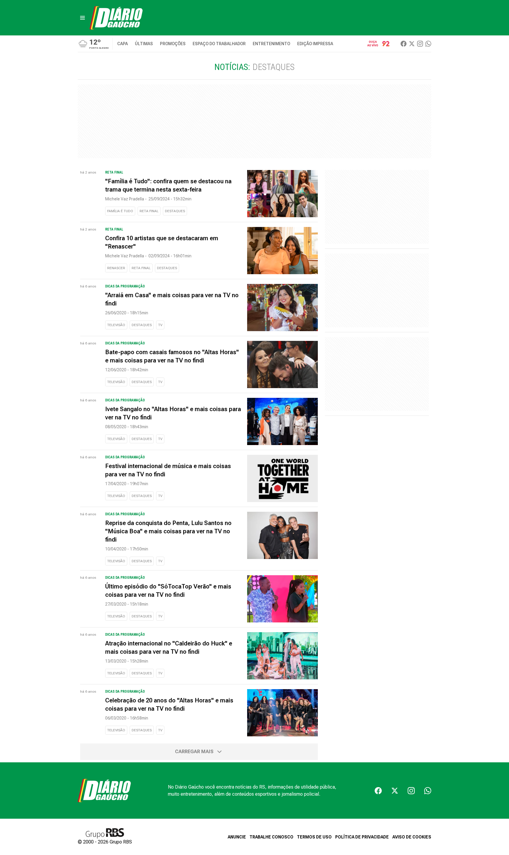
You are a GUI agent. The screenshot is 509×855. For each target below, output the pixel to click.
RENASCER (116, 268)
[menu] (82, 17)
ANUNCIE (237, 837)
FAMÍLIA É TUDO (120, 211)
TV (160, 325)
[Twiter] (412, 44)
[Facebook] (403, 44)
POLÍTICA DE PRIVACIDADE (362, 837)
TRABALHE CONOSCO (271, 837)
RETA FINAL (149, 211)
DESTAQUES (175, 211)
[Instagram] (420, 44)
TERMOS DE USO (314, 837)
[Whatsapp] (428, 44)
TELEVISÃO (116, 325)
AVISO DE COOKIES (411, 837)
